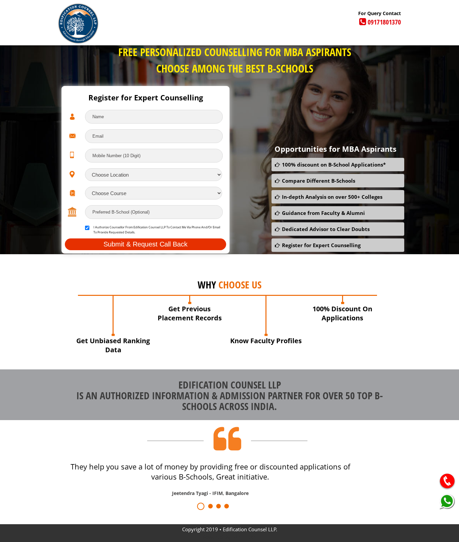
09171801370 (384, 22)
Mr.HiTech (244, 537)
